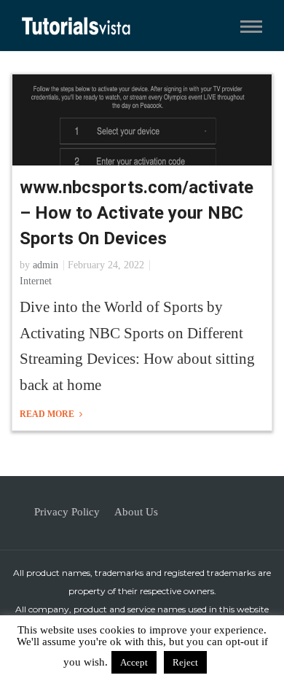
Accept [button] (134, 662)
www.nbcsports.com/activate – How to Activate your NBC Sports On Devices (136, 213)
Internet (36, 281)
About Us (136, 512)
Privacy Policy (67, 512)
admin (45, 265)
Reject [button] (185, 662)
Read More (48, 414)
